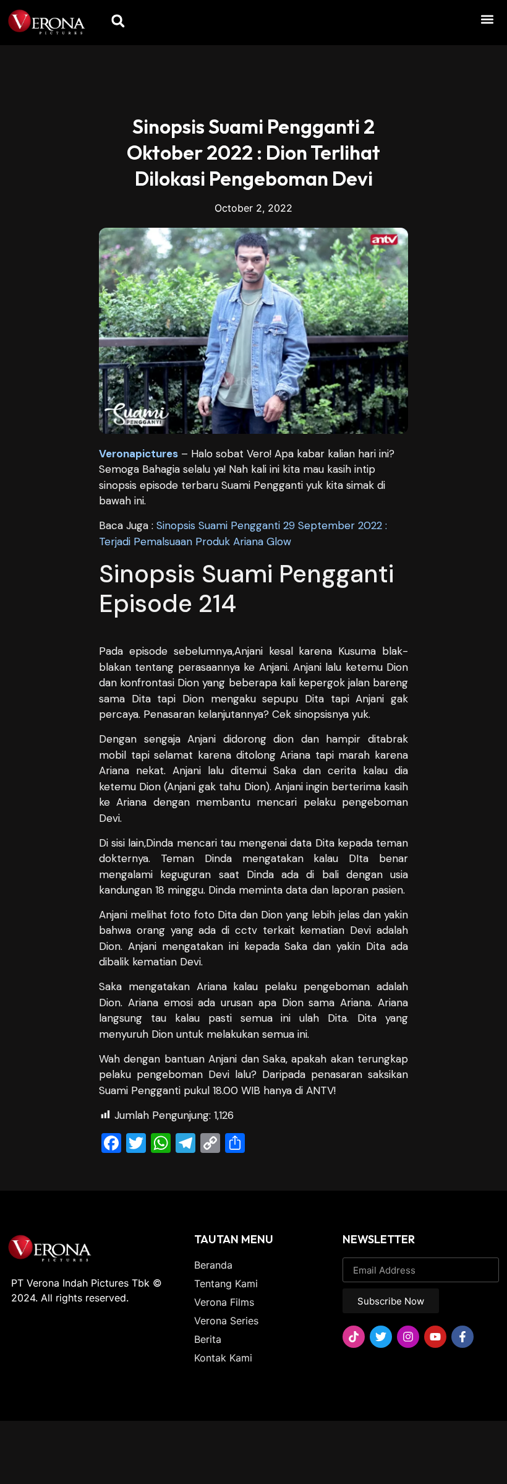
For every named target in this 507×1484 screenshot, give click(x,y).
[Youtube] (435, 1337)
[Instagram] (408, 1337)
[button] (487, 19)
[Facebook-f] (462, 1337)
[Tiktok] (354, 1337)
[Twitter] (381, 1337)
